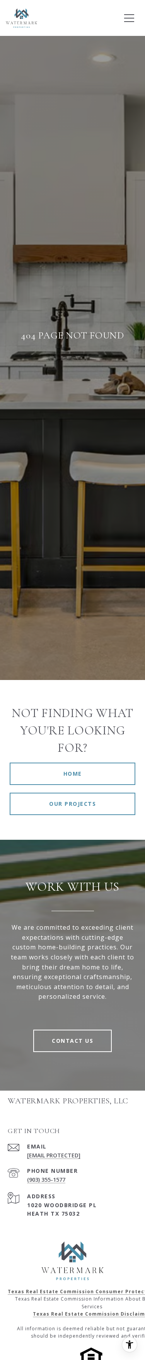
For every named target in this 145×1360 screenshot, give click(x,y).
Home (72, 773)
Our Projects (72, 803)
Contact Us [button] (72, 1040)
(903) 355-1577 (46, 1179)
